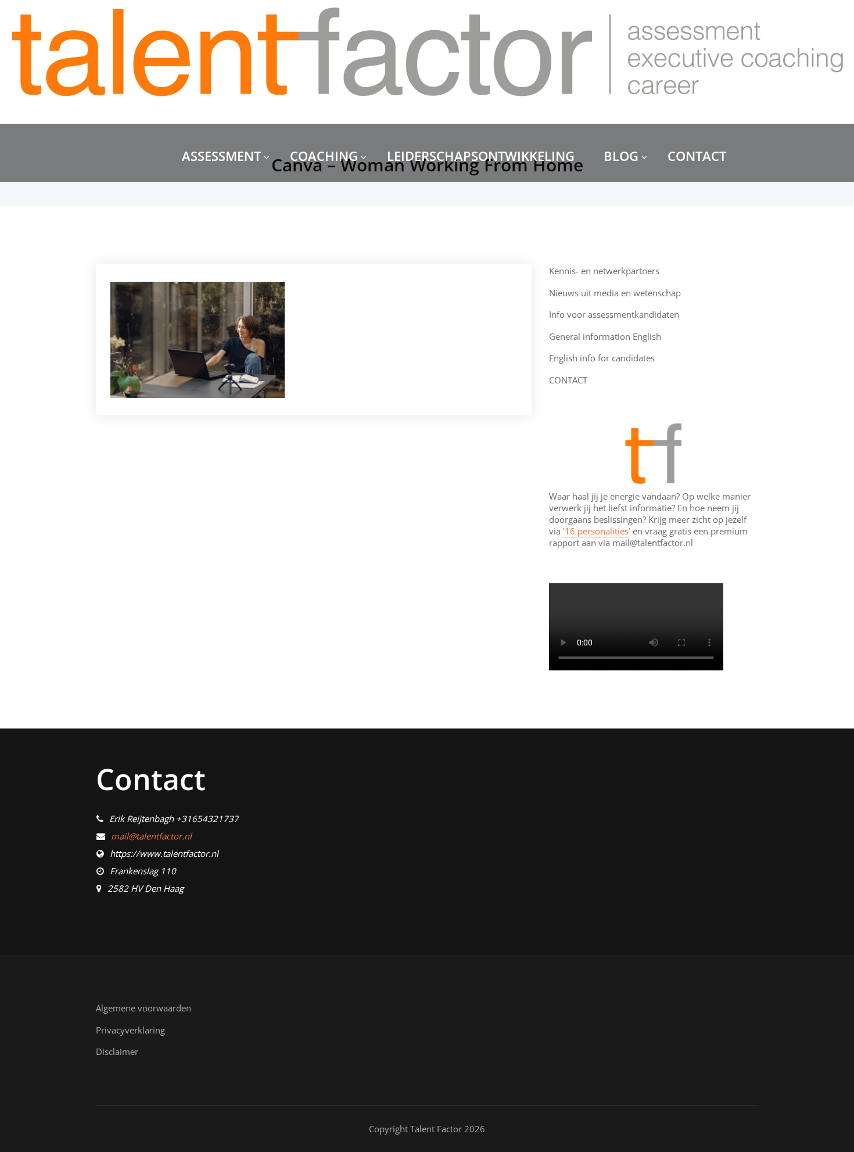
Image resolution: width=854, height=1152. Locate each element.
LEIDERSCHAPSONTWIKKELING (481, 155)
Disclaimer (117, 1051)
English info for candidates (602, 358)
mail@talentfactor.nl (151, 836)
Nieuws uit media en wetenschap (615, 293)
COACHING (324, 155)
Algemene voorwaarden (143, 1008)
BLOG (621, 155)
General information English (605, 336)
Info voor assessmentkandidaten (614, 314)
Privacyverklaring (130, 1030)
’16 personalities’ (596, 531)
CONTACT (697, 155)
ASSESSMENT (221, 155)
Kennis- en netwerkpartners (604, 271)
